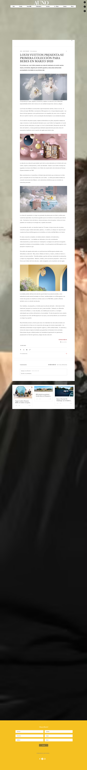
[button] (71, 40)
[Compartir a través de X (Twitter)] (23, 349)
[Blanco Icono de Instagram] (45, 759)
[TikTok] (85, 7)
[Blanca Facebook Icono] (40, 759)
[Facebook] (85, 11)
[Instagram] (85, 2)
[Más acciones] (66, 51)
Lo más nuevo (23, 345)
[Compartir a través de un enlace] (30, 349)
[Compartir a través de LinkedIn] (26, 349)
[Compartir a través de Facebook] (20, 349)
